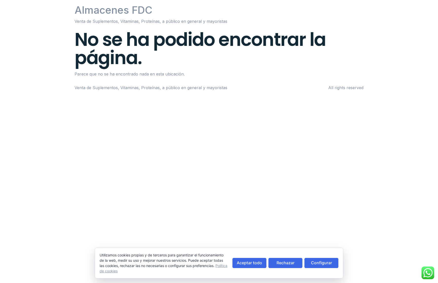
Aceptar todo (249, 262)
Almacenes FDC (113, 10)
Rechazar (286, 262)
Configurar (321, 262)
